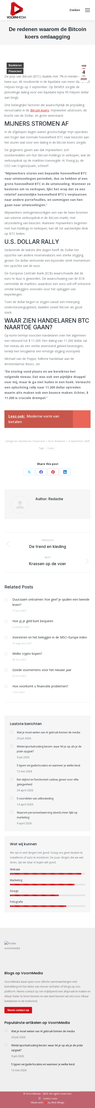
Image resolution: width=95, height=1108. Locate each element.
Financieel (15, 71)
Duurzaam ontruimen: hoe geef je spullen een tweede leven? (50, 602)
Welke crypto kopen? (27, 653)
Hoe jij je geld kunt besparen (32, 621)
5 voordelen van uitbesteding (35, 798)
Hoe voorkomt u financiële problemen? (40, 686)
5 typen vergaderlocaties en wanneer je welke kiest (48, 765)
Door (56, 441)
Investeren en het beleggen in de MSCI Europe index (49, 637)
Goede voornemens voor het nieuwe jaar (41, 670)
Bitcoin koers (39, 110)
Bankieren (15, 65)
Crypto (50, 448)
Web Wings (57, 1102)
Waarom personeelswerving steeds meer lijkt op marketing (47, 815)
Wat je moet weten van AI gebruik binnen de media (48, 732)
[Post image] (6, 599)
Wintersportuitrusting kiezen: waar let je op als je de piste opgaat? (49, 749)
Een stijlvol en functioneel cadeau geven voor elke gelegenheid (48, 782)
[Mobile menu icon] (87, 10)
